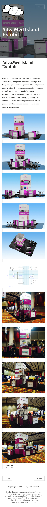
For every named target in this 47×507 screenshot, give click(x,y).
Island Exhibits (10, 468)
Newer (39, 478)
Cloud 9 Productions (23, 41)
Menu (40, 7)
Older (7, 478)
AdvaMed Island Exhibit (20, 32)
